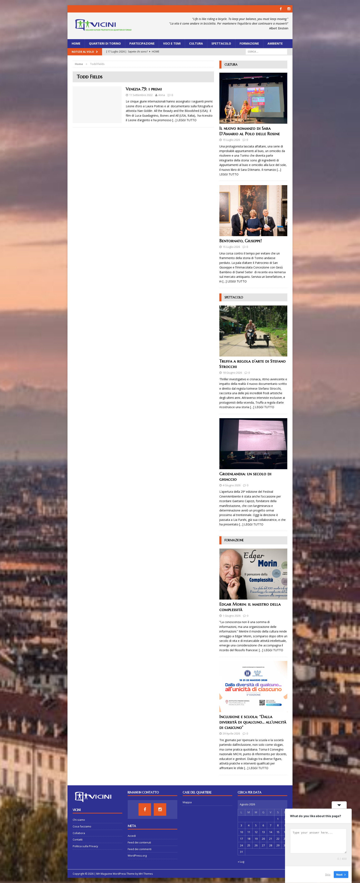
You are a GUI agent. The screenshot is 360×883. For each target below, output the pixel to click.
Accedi (132, 836)
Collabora (79, 833)
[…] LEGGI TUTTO (184, 120)
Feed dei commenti (139, 849)
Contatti (77, 839)
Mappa (187, 802)
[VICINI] (103, 25)
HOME (76, 43)
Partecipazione (142, 43)
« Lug (241, 861)
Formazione (249, 43)
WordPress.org (137, 855)
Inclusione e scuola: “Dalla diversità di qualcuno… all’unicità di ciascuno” (252, 722)
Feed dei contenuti (139, 842)
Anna (161, 95)
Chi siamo (79, 820)
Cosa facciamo (82, 826)
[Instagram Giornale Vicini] (288, 8)
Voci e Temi (172, 43)
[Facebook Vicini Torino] (280, 8)
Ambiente (275, 43)
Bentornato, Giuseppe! (240, 240)
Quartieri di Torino (105, 43)
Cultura (196, 43)
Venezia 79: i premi (144, 89)
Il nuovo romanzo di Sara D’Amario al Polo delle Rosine (249, 131)
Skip (327, 874)
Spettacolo (221, 43)
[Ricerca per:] (266, 51)
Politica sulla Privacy (85, 846)
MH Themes (146, 874)
